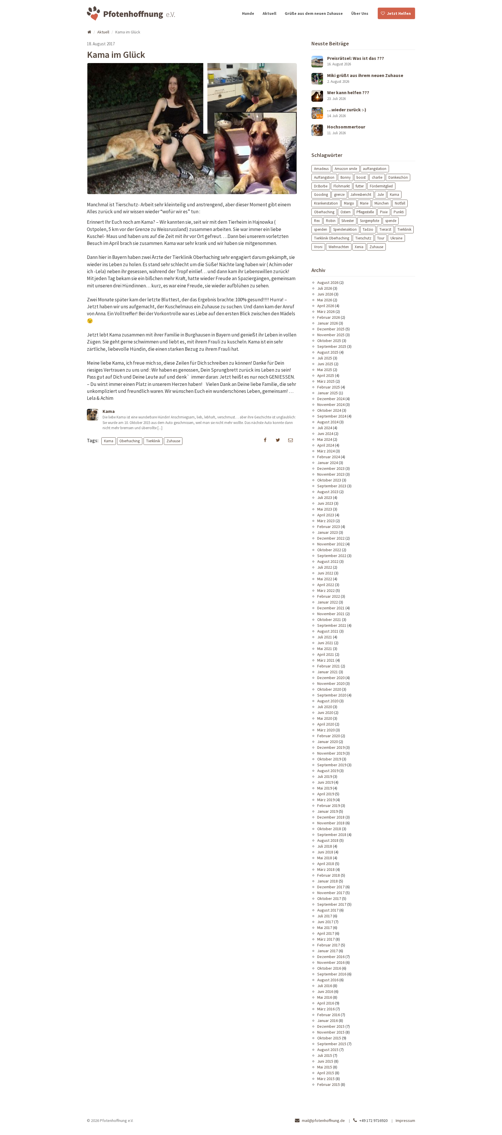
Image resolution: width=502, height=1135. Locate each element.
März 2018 (326, 869)
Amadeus (321, 168)
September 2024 (331, 416)
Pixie (384, 212)
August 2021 (327, 631)
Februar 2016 (328, 1014)
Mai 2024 (324, 439)
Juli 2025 (324, 358)
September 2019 (331, 764)
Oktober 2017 (329, 898)
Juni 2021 (325, 642)
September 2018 (331, 834)
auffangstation (374, 168)
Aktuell (269, 13)
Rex (317, 220)
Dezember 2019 (331, 747)
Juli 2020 (324, 706)
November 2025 (331, 334)
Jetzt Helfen (399, 13)
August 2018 (327, 840)
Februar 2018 (328, 875)
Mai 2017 (324, 927)
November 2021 (331, 613)
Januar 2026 (327, 323)
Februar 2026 (328, 317)
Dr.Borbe (320, 185)
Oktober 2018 (329, 828)
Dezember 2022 (331, 538)
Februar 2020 (328, 735)
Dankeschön (398, 177)
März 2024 (326, 451)
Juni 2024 (325, 433)
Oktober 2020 (329, 689)
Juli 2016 (324, 985)
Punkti (399, 212)
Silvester (347, 220)
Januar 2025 (327, 392)
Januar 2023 (327, 532)
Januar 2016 (327, 1020)
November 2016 (331, 962)
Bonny (345, 177)
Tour (380, 238)
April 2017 (325, 933)
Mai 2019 (324, 788)
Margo (349, 203)
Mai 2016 (324, 997)
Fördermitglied (381, 185)
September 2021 (331, 625)
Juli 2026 (324, 288)
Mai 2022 (324, 578)
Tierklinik (153, 440)
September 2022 (331, 555)
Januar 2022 (327, 602)
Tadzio (368, 229)
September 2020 (331, 695)
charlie (377, 177)
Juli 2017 (324, 916)
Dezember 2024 (331, 398)
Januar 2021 (327, 671)
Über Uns (359, 13)
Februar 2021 (328, 666)
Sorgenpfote (369, 220)
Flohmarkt (342, 185)
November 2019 (331, 753)
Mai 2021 (324, 648)
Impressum (405, 1120)
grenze (339, 194)
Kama (108, 440)
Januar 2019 (327, 811)
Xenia (359, 246)
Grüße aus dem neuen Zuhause (314, 13)
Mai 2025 (324, 369)
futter (360, 185)
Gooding (321, 194)
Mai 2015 (324, 1067)
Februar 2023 (328, 526)
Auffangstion (324, 177)
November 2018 (331, 823)
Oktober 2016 (329, 968)
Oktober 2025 (329, 340)
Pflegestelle (365, 212)
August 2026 (327, 282)
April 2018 (325, 863)
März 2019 (326, 799)
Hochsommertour (346, 127)
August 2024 (327, 422)
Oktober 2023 (329, 480)
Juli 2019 (324, 776)
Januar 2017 (327, 950)
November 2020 (331, 683)
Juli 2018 (324, 846)
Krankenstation (326, 203)
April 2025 (325, 375)
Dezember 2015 (331, 1026)
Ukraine (396, 238)
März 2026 (326, 311)
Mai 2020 (324, 718)
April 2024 (325, 445)
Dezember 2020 (331, 677)
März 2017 (326, 939)
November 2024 (331, 404)
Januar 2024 (327, 462)
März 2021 (326, 660)
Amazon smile (346, 168)
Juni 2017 (325, 921)
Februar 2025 (328, 387)
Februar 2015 (328, 1084)
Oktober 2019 (329, 759)
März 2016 (326, 1009)
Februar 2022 (328, 596)
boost (361, 177)
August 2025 (327, 352)
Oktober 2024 (329, 410)
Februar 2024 (328, 456)
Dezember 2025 (331, 329)
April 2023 (325, 515)
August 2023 (327, 491)
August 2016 (327, 979)
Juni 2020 (325, 712)
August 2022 (327, 561)
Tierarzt (385, 229)
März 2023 (326, 520)
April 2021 (325, 654)
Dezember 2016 (331, 956)
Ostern (345, 212)
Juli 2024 (324, 427)
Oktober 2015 (329, 1038)
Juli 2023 (324, 497)
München (381, 203)
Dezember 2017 (331, 886)
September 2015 (331, 1043)
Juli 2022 (324, 567)
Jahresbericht (360, 194)
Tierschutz (363, 238)
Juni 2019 (325, 782)
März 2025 (326, 381)
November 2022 (331, 544)
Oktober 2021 (329, 619)
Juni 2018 (325, 852)
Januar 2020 (327, 741)
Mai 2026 (324, 299)
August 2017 (327, 910)
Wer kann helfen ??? (348, 92)
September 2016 (331, 974)
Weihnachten (339, 246)
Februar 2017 (328, 945)
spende (390, 220)
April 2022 (325, 584)
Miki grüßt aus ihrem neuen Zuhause (365, 75)
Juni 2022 (325, 573)
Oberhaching (129, 440)
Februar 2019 (328, 805)
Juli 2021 (324, 637)
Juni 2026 (325, 294)
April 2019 (325, 793)
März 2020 (326, 730)
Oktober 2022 (329, 549)
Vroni (318, 246)
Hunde (248, 13)
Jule (380, 194)
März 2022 (326, 590)
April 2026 (325, 305)
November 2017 (331, 892)
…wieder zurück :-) (346, 109)
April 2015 (325, 1072)
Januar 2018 (327, 881)
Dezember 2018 (331, 817)
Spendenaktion (345, 229)
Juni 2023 (325, 503)
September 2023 (331, 485)
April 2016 (325, 1003)
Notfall (400, 203)
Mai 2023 (324, 509)
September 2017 (331, 904)
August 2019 (327, 770)
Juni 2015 (325, 1061)
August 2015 (327, 1049)
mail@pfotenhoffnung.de (323, 1120)
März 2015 (326, 1078)
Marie (364, 203)
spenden (320, 229)
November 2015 (331, 1032)
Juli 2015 (324, 1055)
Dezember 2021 (331, 608)
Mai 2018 (324, 857)
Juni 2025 (325, 363)
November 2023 (331, 474)
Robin (331, 220)
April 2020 (325, 724)
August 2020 (327, 700)
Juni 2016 (325, 991)
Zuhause (173, 440)
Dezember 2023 (331, 468)
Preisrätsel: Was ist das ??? (355, 58)
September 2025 (331, 346)
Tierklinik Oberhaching (331, 238)
